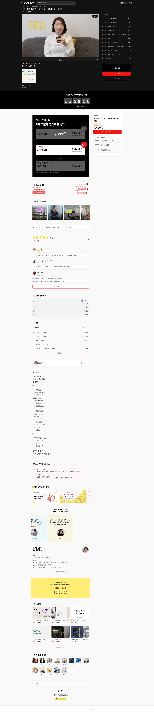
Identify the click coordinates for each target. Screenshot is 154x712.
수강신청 (116, 74)
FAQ (91, 709)
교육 (50, 664)
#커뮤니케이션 (38, 6)
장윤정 (25, 12)
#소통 (30, 6)
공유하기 (117, 78)
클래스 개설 (123, 3)
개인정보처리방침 (63, 709)
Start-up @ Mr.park (42, 261)
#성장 (33, 6)
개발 (71, 664)
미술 (35, 674)
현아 (38, 249)
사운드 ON (95, 16)
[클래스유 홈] (29, 3)
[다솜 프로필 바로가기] (34, 274)
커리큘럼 (60, 59)
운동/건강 (79, 664)
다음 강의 (94, 59)
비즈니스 (64, 664)
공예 (86, 664)
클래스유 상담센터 (61, 699)
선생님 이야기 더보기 (59, 571)
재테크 (57, 664)
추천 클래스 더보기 (60, 647)
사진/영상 (42, 674)
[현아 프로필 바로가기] (34, 251)
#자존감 (44, 6)
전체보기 (71, 674)
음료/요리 (50, 674)
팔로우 (29, 12)
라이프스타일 (57, 674)
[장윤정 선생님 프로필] (85, 550)
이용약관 (35, 709)
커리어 (64, 674)
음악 (35, 664)
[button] (116, 18)
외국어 (42, 664)
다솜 (38, 272)
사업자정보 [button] (118, 709)
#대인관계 (25, 6)
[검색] (74, 3)
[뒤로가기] (22, 3)
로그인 (130, 3)
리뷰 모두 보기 (60, 287)
